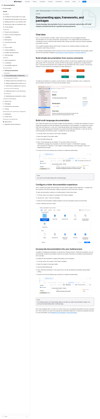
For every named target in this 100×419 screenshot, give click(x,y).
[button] (79, 1)
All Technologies (7, 8)
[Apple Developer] (18, 1)
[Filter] (13, 416)
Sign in (84, 1)
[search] (12, 416)
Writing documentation (45, 10)
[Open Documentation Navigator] (2, 5)
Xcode (37, 10)
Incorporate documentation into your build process (59, 249)
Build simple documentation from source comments (59, 58)
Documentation (9, 5)
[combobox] (13, 416)
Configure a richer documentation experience (56, 184)
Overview (41, 34)
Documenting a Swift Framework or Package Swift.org (71, 52)
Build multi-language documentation (52, 120)
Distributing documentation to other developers (64, 312)
